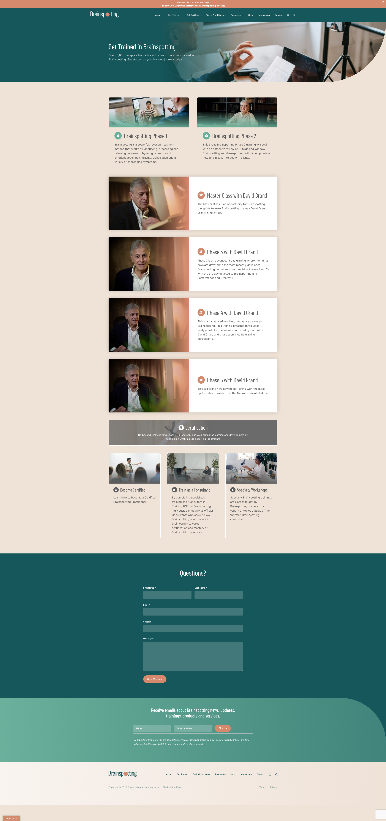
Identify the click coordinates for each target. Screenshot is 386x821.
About (158, 15)
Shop (250, 15)
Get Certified (193, 15)
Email (146, 604)
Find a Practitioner (215, 15)
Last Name (201, 587)
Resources (236, 15)
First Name (149, 587)
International (264, 15)
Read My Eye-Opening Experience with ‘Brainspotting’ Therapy (193, 5)
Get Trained (174, 15)
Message (148, 638)
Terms (262, 787)
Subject (147, 621)
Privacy (273, 787)
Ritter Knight (176, 787)
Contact (279, 15)
